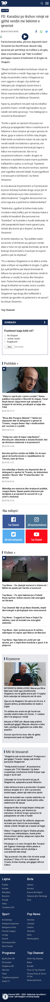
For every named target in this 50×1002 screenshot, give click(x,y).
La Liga (5, 935)
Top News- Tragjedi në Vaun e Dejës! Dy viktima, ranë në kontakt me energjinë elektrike (22, 620)
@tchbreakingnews (13, 539)
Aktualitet (6, 892)
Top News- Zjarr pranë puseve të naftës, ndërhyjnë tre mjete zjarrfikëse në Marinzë (24, 631)
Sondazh (10, 322)
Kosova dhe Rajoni (34, 892)
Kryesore (13, 659)
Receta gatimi (33, 939)
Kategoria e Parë (9, 927)
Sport (5, 914)
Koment (30, 888)
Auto (29, 900)
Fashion (30, 927)
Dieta (29, 935)
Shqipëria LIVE (8, 966)
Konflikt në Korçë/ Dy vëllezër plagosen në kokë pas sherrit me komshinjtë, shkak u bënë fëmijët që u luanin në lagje (24, 823)
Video (4, 904)
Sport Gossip (7, 946)
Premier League (8, 931)
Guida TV (6, 981)
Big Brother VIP (8, 959)
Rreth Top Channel (35, 959)
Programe (8, 953)
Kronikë (5, 888)
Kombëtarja (7, 920)
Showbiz (30, 920)
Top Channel (13, 525)
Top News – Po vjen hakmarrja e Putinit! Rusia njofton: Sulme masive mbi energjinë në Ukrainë (23, 598)
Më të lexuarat (17, 752)
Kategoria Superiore (10, 924)
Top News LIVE (8, 907)
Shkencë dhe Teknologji (37, 896)
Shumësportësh (9, 942)
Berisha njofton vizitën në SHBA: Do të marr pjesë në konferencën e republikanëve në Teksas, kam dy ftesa (24, 458)
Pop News (33, 914)
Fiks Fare (5, 970)
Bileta (29, 962)
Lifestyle (30, 924)
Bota (30, 879)
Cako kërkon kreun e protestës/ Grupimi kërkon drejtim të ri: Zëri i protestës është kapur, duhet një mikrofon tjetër (24, 790)
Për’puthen (6, 962)
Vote (10, 347)
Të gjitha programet (10, 977)
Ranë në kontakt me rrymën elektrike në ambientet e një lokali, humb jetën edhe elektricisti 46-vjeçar (24, 800)
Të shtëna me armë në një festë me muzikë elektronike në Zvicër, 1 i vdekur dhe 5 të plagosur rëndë (24, 714)
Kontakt (30, 966)
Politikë (5, 10)
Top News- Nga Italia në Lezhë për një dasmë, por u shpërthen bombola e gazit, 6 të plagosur (25, 643)
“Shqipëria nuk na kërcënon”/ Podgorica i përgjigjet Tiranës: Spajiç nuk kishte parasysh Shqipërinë (25, 759)
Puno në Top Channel (36, 970)
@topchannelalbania (37, 525)
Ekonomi (5, 896)
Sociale (5, 900)
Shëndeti (31, 931)
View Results (19, 347)
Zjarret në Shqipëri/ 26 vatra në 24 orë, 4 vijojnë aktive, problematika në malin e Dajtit (24, 704)
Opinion (30, 885)
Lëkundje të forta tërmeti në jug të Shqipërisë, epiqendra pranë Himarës (23, 781)
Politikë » (11, 363)
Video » (9, 553)
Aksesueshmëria (34, 980)
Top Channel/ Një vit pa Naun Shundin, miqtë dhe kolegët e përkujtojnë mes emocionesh (24, 609)
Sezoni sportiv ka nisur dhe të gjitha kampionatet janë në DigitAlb (22, 736)
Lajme (6, 879)
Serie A (5, 939)
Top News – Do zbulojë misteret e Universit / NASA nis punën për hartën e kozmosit (24, 586)
